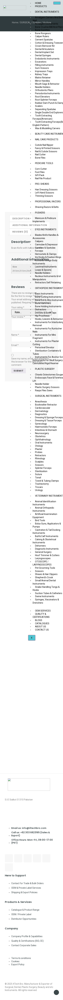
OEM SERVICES (43, 610)
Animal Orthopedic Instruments (43, 509)
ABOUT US (40, 626)
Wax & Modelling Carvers (47, 128)
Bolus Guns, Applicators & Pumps (47, 525)
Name (15, 335)
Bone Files (40, 157)
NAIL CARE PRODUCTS (46, 139)
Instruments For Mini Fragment (44, 336)
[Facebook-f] (9, 858)
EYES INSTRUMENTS (45, 229)
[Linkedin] (37, 858)
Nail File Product (43, 178)
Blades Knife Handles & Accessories (45, 236)
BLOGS (38, 620)
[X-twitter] (9, 867)
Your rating (17, 307)
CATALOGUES (42, 623)
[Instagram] (28, 858)
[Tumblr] (46, 858)
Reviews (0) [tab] (20, 231)
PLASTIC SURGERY (45, 369)
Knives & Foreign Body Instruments (45, 262)
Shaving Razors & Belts (47, 207)
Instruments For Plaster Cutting (46, 343)
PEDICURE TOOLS (44, 163)
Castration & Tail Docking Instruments (46, 531)
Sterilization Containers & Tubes (47, 352)
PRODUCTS (41, 6)
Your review (18, 317)
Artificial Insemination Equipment (45, 516)
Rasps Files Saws (43, 390)
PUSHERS (40, 212)
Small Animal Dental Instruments (44, 582)
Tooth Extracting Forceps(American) (42, 117)
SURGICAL (25, 22)
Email (15, 345)
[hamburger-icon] (57, 3)
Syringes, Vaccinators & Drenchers (46, 601)
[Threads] (18, 858)
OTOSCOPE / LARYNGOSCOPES (42, 563)
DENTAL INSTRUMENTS (47, 12)
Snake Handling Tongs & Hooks (46, 588)
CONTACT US (42, 629)
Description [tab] (21, 218)
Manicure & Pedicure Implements (44, 220)
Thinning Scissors (44, 196)
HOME (38, 3)
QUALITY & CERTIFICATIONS (41, 615)
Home (15, 22)
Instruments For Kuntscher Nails (47, 330)
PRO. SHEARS (42, 184)
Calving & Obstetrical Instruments (44, 541)
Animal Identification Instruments (44, 503)
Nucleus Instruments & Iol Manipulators (47, 278)
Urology (39, 490)
